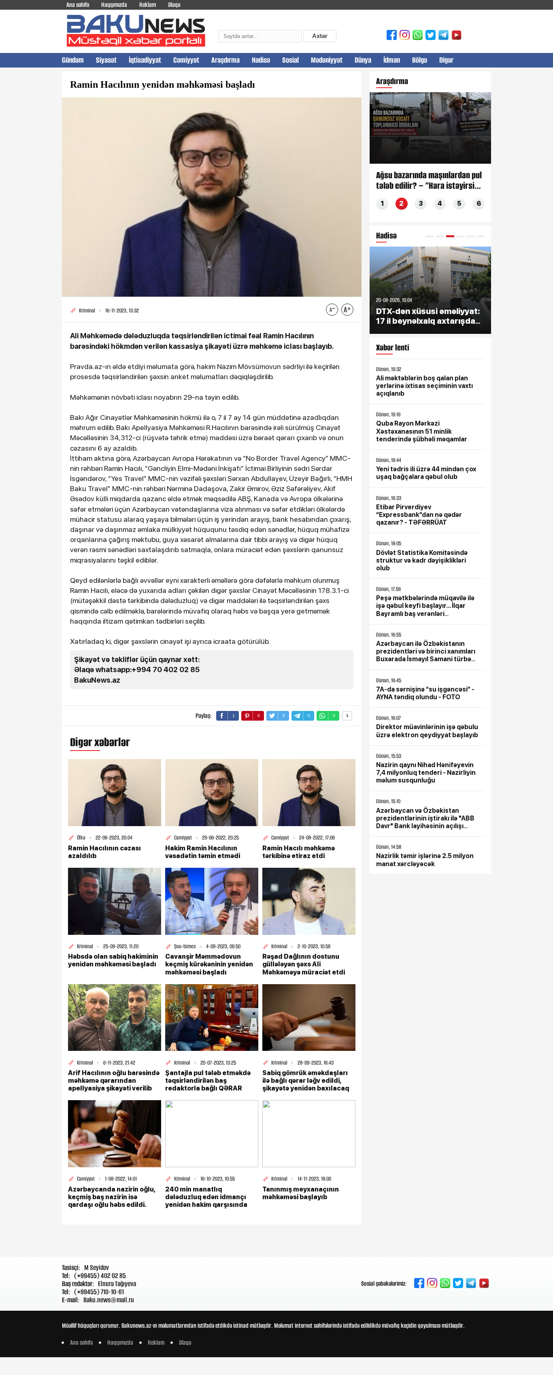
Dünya (363, 60)
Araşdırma (225, 60)
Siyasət (106, 60)
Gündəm (73, 60)
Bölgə (419, 60)
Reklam (147, 4)
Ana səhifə (77, 4)
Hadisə (261, 60)
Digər (446, 60)
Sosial (290, 60)
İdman (391, 60)
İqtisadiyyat (145, 60)
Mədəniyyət (326, 60)
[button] (430, 236)
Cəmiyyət (186, 60)
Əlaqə (174, 4)
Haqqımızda (114, 4)
